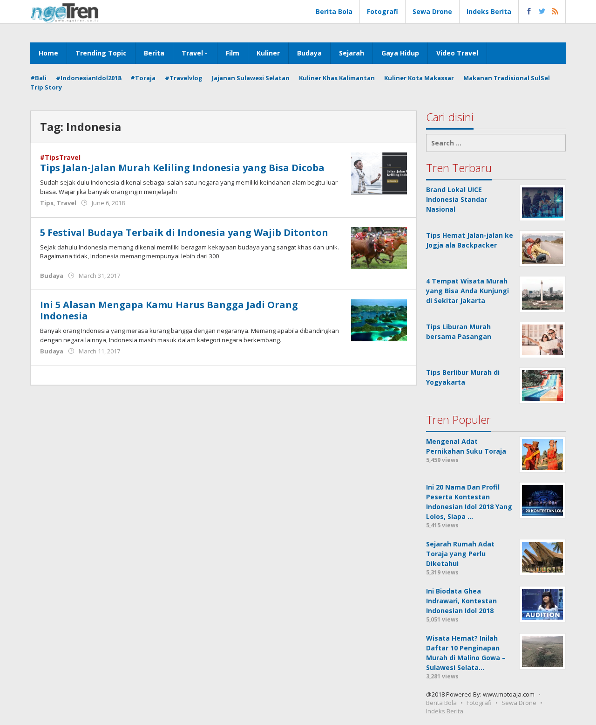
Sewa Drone (518, 702)
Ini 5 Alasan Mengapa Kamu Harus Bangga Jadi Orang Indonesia (169, 310)
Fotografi (479, 702)
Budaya (51, 275)
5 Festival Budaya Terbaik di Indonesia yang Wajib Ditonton (184, 232)
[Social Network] (542, 11)
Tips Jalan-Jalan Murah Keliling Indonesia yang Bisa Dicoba (182, 167)
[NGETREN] (64, 11)
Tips (47, 203)
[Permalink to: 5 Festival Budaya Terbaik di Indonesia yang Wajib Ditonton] (379, 246)
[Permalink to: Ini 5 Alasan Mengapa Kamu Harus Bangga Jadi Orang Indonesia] (379, 319)
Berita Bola (441, 702)
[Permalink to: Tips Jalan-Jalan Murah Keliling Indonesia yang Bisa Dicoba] (379, 172)
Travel (66, 203)
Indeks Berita (444, 711)
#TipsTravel (60, 157)
